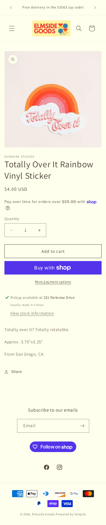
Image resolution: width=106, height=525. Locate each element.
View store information (32, 313)
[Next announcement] (95, 7)
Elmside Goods (44, 514)
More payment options (53, 281)
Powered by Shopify (71, 514)
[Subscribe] (82, 426)
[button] (11, 28)
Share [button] (16, 371)
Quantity (11, 218)
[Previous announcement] (10, 7)
